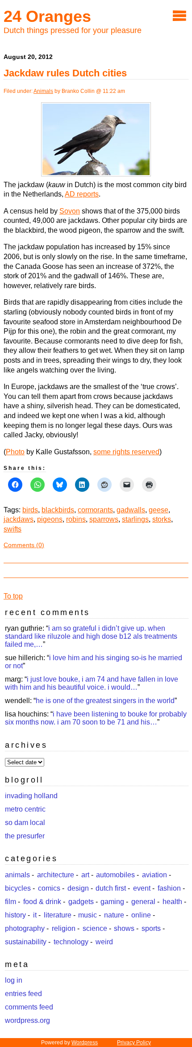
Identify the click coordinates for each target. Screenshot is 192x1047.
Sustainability (25, 942)
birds (30, 510)
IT (35, 915)
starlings (135, 519)
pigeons (50, 519)
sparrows (103, 519)
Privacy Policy (134, 1042)
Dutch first (111, 888)
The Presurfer (25, 836)
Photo (15, 452)
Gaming (112, 901)
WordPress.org (27, 1020)
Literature (57, 915)
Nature (114, 915)
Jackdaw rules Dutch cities (65, 73)
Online (141, 915)
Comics (49, 888)
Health (172, 901)
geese (158, 510)
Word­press (84, 1042)
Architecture (55, 875)
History (15, 915)
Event (141, 888)
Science (95, 928)
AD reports (82, 194)
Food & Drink (42, 901)
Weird (104, 942)
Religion (63, 928)
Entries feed (23, 993)
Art (85, 875)
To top (13, 596)
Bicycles (18, 888)
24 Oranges (47, 16)
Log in (13, 980)
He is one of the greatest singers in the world (105, 700)
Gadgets (81, 901)
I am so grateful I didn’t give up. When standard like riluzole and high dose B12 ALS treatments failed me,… (91, 636)
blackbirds (58, 510)
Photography (25, 928)
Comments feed (29, 1007)
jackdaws (18, 519)
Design (78, 888)
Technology (71, 942)
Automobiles (115, 875)
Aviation (154, 875)
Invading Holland (31, 796)
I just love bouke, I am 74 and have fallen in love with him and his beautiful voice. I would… (91, 683)
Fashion (169, 888)
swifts (12, 529)
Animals (43, 91)
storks (161, 519)
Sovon (69, 211)
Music (87, 915)
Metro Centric (25, 809)
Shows (124, 928)
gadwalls (131, 510)
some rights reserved (126, 452)
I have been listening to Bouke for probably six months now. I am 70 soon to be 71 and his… (96, 718)
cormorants (95, 510)
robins (76, 519)
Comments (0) (24, 545)
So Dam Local (25, 822)
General (143, 901)
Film (10, 901)
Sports (151, 928)
